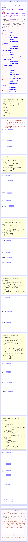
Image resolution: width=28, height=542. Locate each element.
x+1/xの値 (12, 76)
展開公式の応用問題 (14, 41)
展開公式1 (5, 34)
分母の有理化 (12, 70)
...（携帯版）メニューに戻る (8, 5)
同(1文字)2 (12, 54)
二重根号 (11, 81)
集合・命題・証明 (14, 15)
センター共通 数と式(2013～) (10, 91)
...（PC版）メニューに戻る (8, 501)
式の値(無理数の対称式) (14, 74)
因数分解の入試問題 (14, 63)
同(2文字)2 (12, 57)
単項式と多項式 (6, 30)
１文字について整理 (14, 48)
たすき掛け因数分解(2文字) (15, 56)
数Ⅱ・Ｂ (8, 9)
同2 (10, 68)
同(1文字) (11, 52)
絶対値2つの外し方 (13, 87)
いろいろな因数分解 (14, 46)
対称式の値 (5, 43)
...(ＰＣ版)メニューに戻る (21, 5)
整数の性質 (9, 16)
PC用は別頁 (15, 1)
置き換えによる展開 (14, 37)
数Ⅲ (13, 9)
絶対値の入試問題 (13, 89)
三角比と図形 (6, 15)
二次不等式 (18, 13)
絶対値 (4, 85)
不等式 (7, 13)
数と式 (3, 13)
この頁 (15, 537)
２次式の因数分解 (6, 45)
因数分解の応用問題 (14, 61)
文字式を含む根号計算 (14, 83)
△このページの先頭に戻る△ (14, 510)
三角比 (23, 13)
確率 (4, 16)
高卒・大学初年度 (19, 9)
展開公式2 (12, 35)
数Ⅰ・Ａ (3, 9)
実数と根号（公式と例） (8, 65)
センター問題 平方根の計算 (15, 78)
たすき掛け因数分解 (7, 50)
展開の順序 (12, 39)
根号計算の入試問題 (14, 80)
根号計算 (11, 67)
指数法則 (11, 32)
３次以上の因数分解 (7, 59)
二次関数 (12, 13)
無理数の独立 (12, 72)
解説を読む (11, 129)
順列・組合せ (22, 15)
